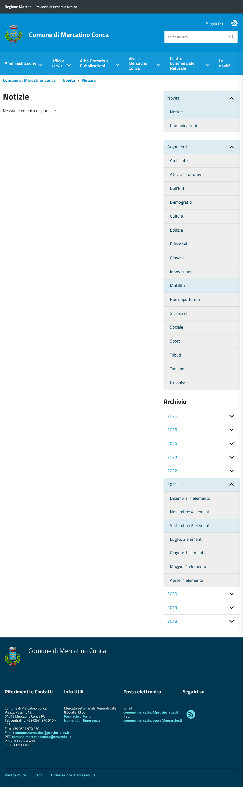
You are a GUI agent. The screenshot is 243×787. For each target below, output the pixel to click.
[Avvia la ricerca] (232, 37)
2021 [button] (172, 484)
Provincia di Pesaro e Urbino (55, 6)
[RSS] (234, 23)
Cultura (176, 216)
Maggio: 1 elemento (188, 566)
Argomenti (177, 146)
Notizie (89, 80)
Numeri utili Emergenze (82, 720)
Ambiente (178, 160)
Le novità (225, 63)
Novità (69, 80)
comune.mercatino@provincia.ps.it (41, 732)
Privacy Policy (15, 775)
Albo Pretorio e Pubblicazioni (94, 63)
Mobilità (177, 285)
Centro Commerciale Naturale (182, 63)
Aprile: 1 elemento (186, 580)
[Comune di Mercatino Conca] (14, 33)
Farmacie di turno (77, 716)
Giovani (177, 258)
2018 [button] (172, 621)
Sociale (176, 327)
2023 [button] (172, 457)
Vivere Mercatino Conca (138, 63)
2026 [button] (172, 416)
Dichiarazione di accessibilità (73, 775)
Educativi (178, 244)
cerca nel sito (178, 37)
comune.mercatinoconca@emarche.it (41, 736)
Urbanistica (180, 383)
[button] (231, 98)
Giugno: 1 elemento (188, 552)
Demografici (181, 202)
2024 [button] (172, 443)
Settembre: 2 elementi (190, 525)
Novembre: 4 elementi (190, 511)
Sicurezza (178, 313)
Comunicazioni (183, 125)
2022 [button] (172, 470)
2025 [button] (172, 429)
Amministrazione (20, 63)
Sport (175, 341)
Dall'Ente (178, 188)
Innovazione (181, 272)
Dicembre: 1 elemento (190, 498)
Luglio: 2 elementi (186, 539)
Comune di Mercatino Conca (69, 34)
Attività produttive (186, 174)
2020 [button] (172, 593)
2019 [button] (172, 607)
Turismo (177, 369)
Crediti (38, 775)
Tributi (175, 355)
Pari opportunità (185, 299)
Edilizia (176, 230)
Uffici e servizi (57, 63)
